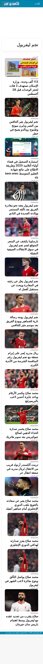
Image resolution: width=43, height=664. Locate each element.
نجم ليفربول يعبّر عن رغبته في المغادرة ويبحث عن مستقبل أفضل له (22, 285)
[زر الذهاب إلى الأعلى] (42, 635)
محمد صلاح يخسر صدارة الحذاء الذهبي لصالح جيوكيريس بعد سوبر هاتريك (22, 433)
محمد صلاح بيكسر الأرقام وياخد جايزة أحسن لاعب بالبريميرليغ (23, 397)
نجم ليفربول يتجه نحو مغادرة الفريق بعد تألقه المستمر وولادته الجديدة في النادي (21, 209)
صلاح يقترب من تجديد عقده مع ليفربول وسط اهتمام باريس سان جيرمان (22, 620)
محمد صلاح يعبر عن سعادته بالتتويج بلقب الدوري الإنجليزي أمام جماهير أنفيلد (22, 504)
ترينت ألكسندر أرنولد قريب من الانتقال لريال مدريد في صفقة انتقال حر (22, 469)
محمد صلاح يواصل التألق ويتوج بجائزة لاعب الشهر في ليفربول (21, 581)
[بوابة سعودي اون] (10, 4)
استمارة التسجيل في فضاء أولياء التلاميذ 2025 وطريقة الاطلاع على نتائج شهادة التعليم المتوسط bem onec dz (21, 169)
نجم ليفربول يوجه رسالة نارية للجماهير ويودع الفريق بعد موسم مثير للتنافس (22, 321)
